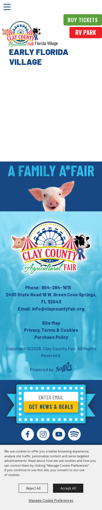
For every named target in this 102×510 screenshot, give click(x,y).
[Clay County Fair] (21, 34)
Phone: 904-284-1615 (48, 287)
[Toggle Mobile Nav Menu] (7, 7)
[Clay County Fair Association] (51, 247)
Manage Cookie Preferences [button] (51, 500)
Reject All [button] (33, 488)
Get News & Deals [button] (51, 406)
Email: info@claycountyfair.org (51, 308)
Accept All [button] (68, 488)
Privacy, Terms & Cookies (51, 330)
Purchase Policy (51, 337)
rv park (85, 32)
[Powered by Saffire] (64, 368)
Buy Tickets (83, 20)
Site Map (51, 323)
